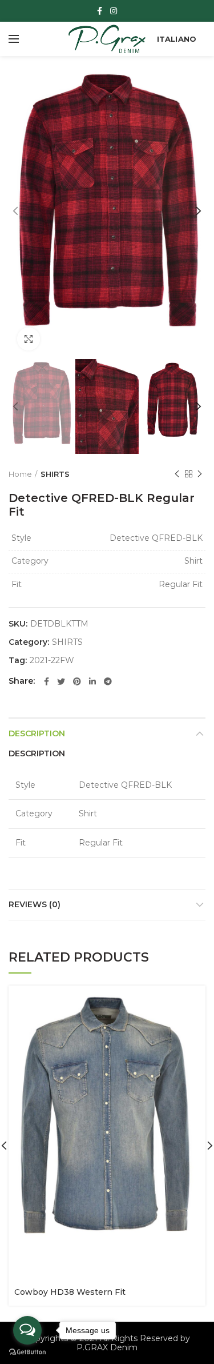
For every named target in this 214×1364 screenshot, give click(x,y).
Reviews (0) (34, 904)
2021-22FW (52, 660)
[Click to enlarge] (28, 339)
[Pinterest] (77, 681)
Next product (199, 474)
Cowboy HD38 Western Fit (70, 1292)
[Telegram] (108, 681)
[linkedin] (92, 681)
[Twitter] (61, 681)
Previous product (177, 474)
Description (37, 733)
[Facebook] (99, 10)
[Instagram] (113, 10)
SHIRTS (55, 473)
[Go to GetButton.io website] (27, 1352)
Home (20, 473)
